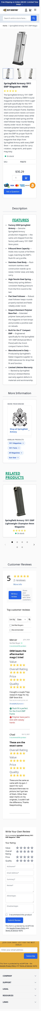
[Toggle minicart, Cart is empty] (30, 10)
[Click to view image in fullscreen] (20, 48)
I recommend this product (20, 914)
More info (17, 584)
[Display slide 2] (17, 542)
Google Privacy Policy (17, 928)
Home (5, 26)
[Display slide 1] (12, 542)
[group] (11, 91)
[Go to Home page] (10, 10)
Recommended (17, 630)
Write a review (14, 595)
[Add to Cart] (26, 178)
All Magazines (14, 453)
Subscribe (30, 956)
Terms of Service (11, 930)
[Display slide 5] (17, 547)
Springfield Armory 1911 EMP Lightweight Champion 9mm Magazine (19, 523)
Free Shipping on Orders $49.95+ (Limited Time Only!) (19, 3)
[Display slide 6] (22, 547)
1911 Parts (13, 448)
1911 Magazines (15, 443)
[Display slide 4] (27, 542)
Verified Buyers (17, 625)
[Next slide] (34, 544)
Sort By (12, 619)
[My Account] (26, 10)
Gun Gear (12, 457)
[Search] (34, 18)
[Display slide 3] (22, 542)
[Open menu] (35, 9)
